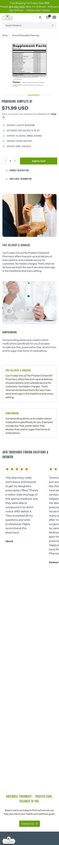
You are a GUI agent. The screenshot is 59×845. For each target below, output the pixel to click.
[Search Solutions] (52, 25)
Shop (4, 35)
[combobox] (29, 25)
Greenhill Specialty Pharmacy (25, 35)
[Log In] (40, 17)
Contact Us (27, 823)
